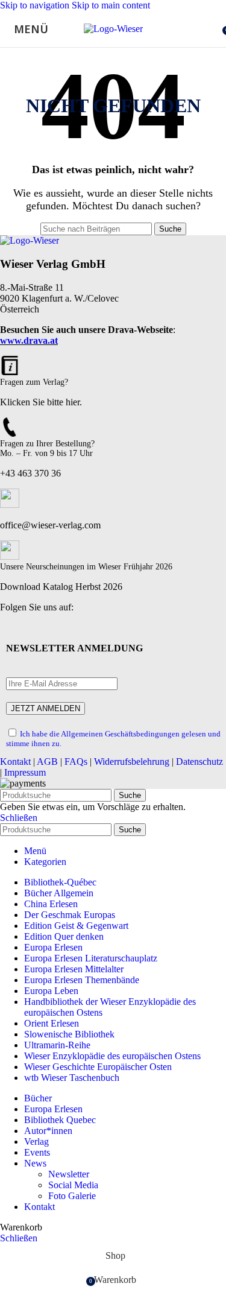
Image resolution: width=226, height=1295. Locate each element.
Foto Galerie (72, 1196)
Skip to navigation (36, 5)
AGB (47, 761)
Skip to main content (111, 5)
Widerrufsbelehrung (131, 761)
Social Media (73, 1185)
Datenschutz (199, 761)
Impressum (25, 772)
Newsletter (68, 1174)
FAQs (75, 761)
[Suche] (214, 29)
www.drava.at (29, 340)
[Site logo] (113, 29)
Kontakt (15, 761)
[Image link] (29, 240)
